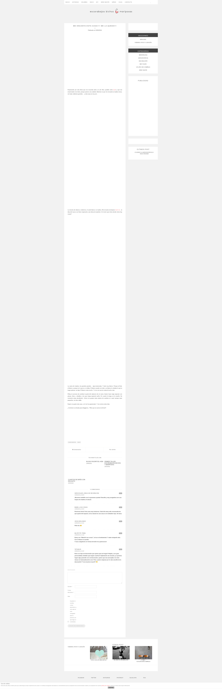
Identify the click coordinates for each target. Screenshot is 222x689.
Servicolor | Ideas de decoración (87, 493)
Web (69, 596)
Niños (114, 2)
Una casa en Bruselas (98, 660)
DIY (97, 2)
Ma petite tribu (80, 533)
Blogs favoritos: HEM (94, 461)
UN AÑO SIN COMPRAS (143, 67)
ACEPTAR (111, 687)
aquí (114, 89)
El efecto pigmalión (121, 660)
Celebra (84, 2)
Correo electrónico (71, 591)
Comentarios (76, 449)
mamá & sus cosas (81, 507)
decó (79, 442)
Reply (120, 493)
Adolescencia (143, 58)
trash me (117, 210)
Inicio (67, 2)
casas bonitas (72, 442)
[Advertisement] (143, 108)
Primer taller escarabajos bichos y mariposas (112, 463)
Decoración (143, 61)
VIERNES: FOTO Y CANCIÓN (143, 42)
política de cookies (105, 685)
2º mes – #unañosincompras (143, 660)
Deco (92, 2)
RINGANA (143, 39)
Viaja (120, 2)
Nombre (70, 586)
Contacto (128, 2)
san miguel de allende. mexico (144, 152)
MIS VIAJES (143, 64)
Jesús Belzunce (80, 521)
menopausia (143, 55)
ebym (114, 449)
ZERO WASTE (105, 2)
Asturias (75, 2)
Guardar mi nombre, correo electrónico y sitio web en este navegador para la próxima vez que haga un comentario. (73, 611)
